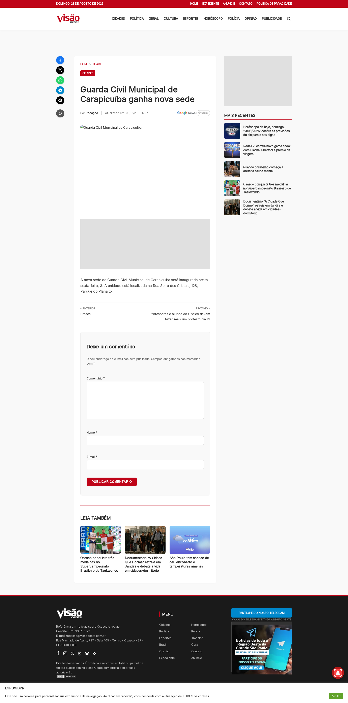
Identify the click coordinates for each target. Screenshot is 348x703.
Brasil (163, 644)
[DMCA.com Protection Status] (102, 677)
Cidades (118, 19)
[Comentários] (60, 113)
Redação (92, 113)
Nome (92, 432)
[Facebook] (60, 60)
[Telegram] (60, 90)
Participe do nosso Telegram (262, 613)
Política (137, 19)
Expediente (210, 3)
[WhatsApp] (60, 80)
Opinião (251, 19)
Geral (154, 19)
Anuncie (229, 3)
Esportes (191, 19)
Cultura (171, 19)
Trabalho (197, 638)
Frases (85, 314)
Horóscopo (213, 19)
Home (194, 3)
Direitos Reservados (70, 663)
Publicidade (272, 19)
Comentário (96, 378)
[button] (289, 19)
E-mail (92, 456)
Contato (246, 3)
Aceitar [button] (336, 696)
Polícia (234, 19)
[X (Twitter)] (60, 70)
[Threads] (60, 100)
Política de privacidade (274, 3)
